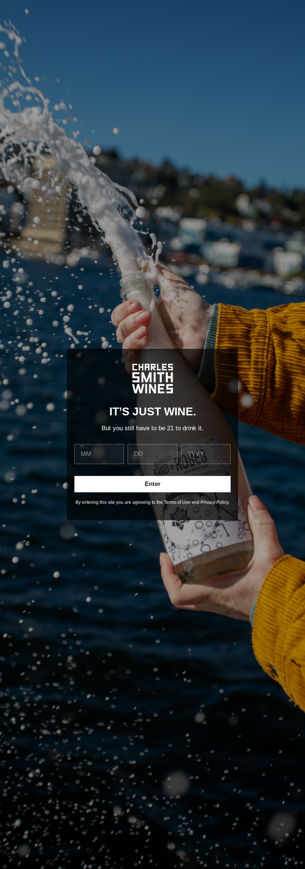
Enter (153, 483)
